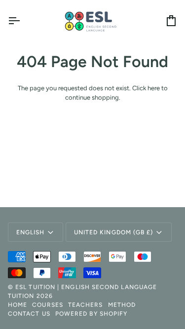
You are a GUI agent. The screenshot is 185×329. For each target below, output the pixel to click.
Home (17, 304)
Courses (47, 304)
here (154, 88)
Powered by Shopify (91, 313)
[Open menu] (22, 20)
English (30, 232)
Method (122, 304)
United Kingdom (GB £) (113, 232)
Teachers (85, 304)
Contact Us (29, 313)
